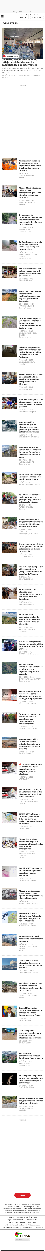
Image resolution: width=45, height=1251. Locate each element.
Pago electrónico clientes (16, 1220)
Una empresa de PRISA (22, 1234)
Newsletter (34, 1217)
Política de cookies (34, 1225)
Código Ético (39, 1228)
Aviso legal (32, 1222)
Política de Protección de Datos (15, 1225)
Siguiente (21, 1195)
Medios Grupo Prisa (22, 1239)
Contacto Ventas (22, 1217)
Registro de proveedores (17, 1222)
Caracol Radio (10, 16)
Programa (23, 17)
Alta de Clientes (32, 1220)
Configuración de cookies (10, 1228)
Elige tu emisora (37, 17)
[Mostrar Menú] (2, 16)
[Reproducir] (4, 56)
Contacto (10, 1217)
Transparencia (27, 1228)
